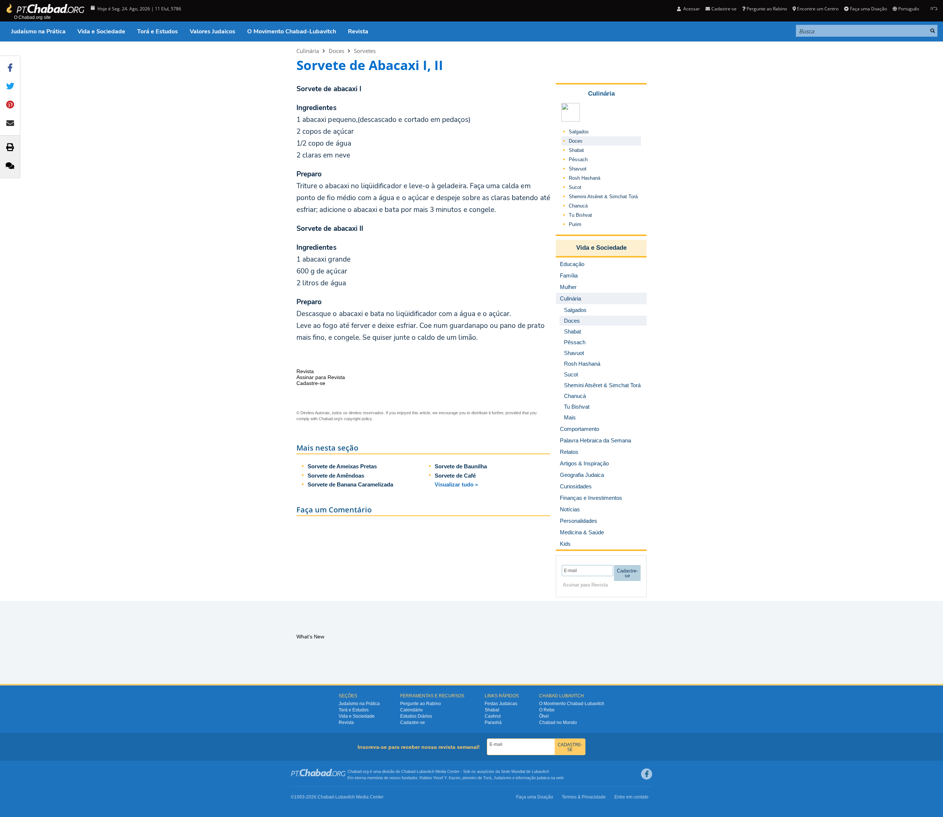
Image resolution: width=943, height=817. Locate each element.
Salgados (579, 131)
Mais (570, 417)
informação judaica (532, 778)
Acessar (691, 9)
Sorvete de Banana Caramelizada (350, 484)
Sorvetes (365, 50)
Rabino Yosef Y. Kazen (439, 778)
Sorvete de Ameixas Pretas (342, 466)
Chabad (408, 771)
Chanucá (578, 206)
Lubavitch (425, 771)
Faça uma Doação (868, 9)
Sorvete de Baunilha (461, 466)
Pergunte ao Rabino (767, 9)
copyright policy (358, 418)
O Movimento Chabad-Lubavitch (291, 31)
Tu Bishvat (580, 215)
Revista (358, 31)
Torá (487, 778)
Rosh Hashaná (584, 178)
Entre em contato (631, 797)
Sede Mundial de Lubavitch (525, 771)
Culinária (307, 50)
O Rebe (547, 710)
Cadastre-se (412, 722)
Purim (575, 224)
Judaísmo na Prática (38, 31)
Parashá (493, 722)
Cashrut (493, 716)
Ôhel (544, 716)
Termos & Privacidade (584, 797)
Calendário (411, 710)
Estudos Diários (416, 716)
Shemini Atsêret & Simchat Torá (603, 196)
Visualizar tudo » (456, 484)
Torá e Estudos (157, 31)
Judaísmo (502, 778)
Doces (336, 50)
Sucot (575, 187)
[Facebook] (646, 774)
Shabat (576, 150)
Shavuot (578, 169)
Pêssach (578, 159)
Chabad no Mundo (558, 722)
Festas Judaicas (501, 703)
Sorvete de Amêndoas (336, 475)
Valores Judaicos (212, 31)
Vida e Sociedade (101, 31)
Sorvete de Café (455, 475)
